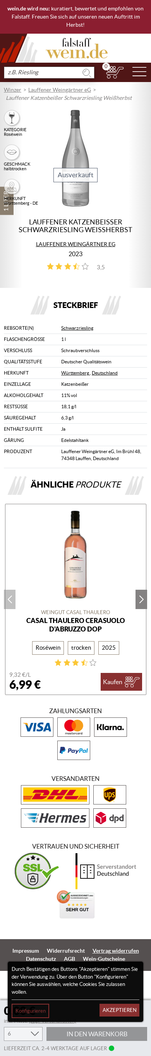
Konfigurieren (30, 1011)
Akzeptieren (120, 1010)
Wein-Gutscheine (104, 959)
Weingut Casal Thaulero (75, 612)
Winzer (12, 90)
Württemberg (75, 372)
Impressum (25, 951)
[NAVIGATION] (139, 72)
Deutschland (105, 372)
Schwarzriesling (77, 327)
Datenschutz (41, 959)
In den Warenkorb (97, 1033)
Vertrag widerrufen (116, 951)
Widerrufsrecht (66, 951)
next (141, 599)
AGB (69, 959)
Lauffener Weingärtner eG (59, 90)
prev (9, 599)
